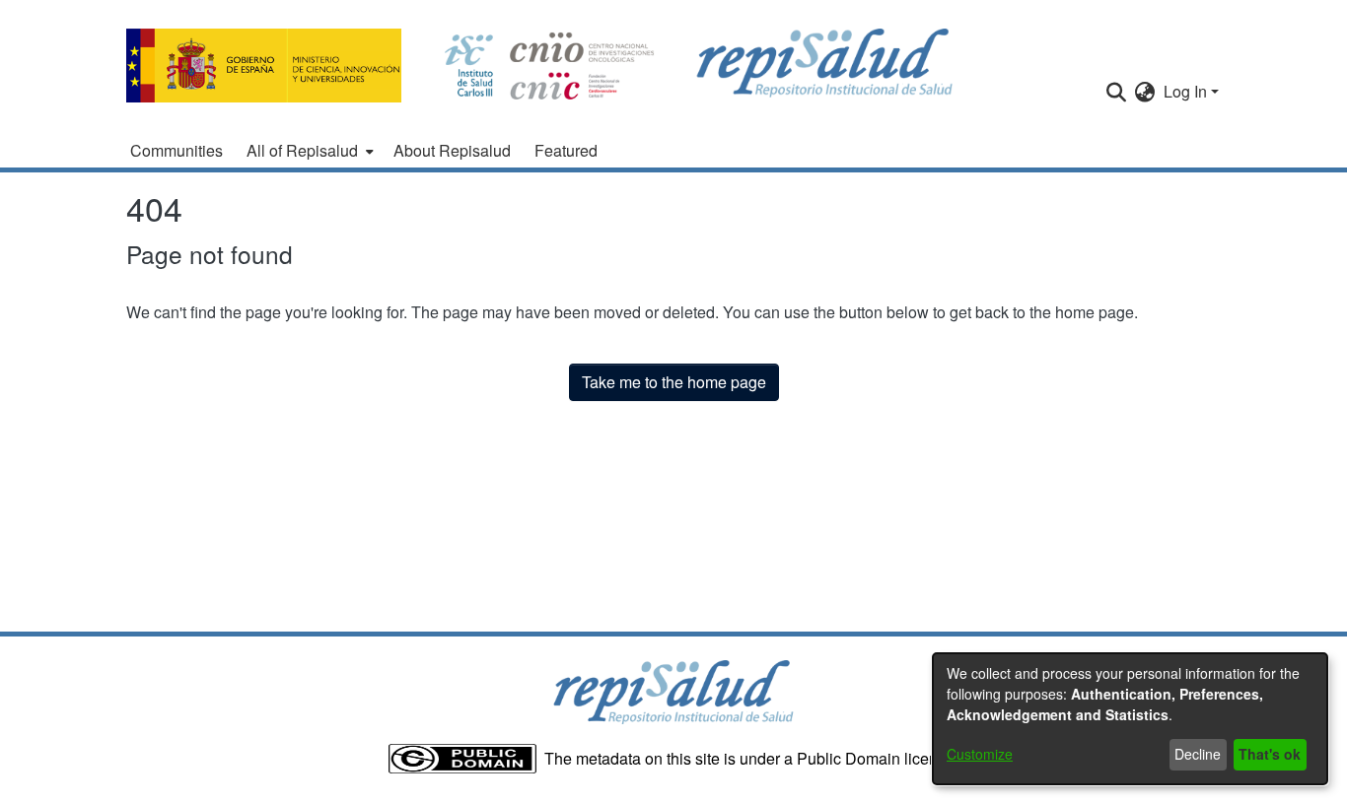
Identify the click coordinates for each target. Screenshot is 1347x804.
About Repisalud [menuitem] (452, 150)
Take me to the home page (674, 381)
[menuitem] (308, 151)
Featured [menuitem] (566, 150)
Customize (980, 754)
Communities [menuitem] (176, 150)
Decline (1197, 754)
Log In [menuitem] (1185, 91)
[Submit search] (1116, 91)
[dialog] (1130, 718)
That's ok (1270, 754)
